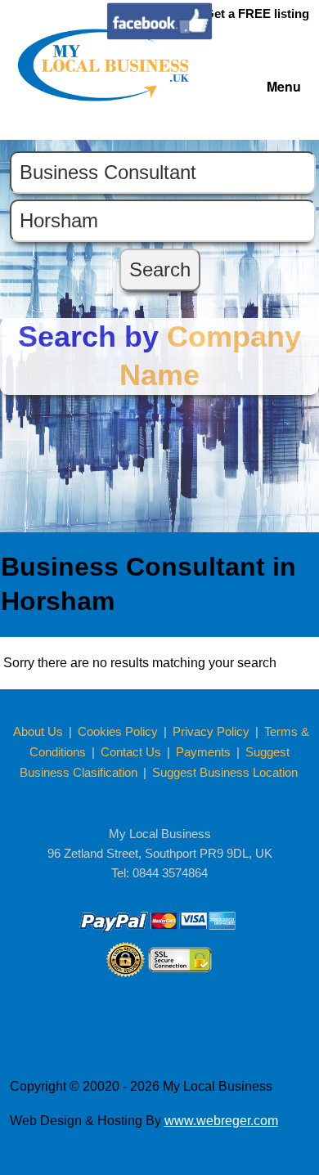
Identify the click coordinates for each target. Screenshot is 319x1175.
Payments (203, 752)
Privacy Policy (213, 731)
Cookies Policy (119, 731)
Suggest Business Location (225, 772)
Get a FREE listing (256, 13)
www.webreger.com (221, 1121)
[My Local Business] (105, 97)
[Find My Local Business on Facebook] (159, 36)
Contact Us (132, 752)
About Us (39, 731)
